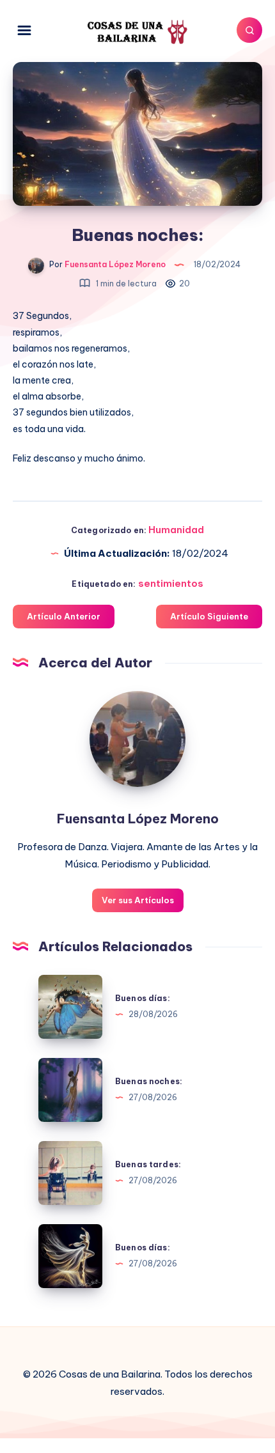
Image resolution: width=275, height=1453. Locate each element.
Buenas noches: (148, 1081)
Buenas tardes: (148, 1164)
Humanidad (176, 530)
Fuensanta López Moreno (138, 819)
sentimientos (170, 583)
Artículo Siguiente (209, 616)
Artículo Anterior (63, 616)
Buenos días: (142, 998)
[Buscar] (249, 30)
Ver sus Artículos (138, 900)
